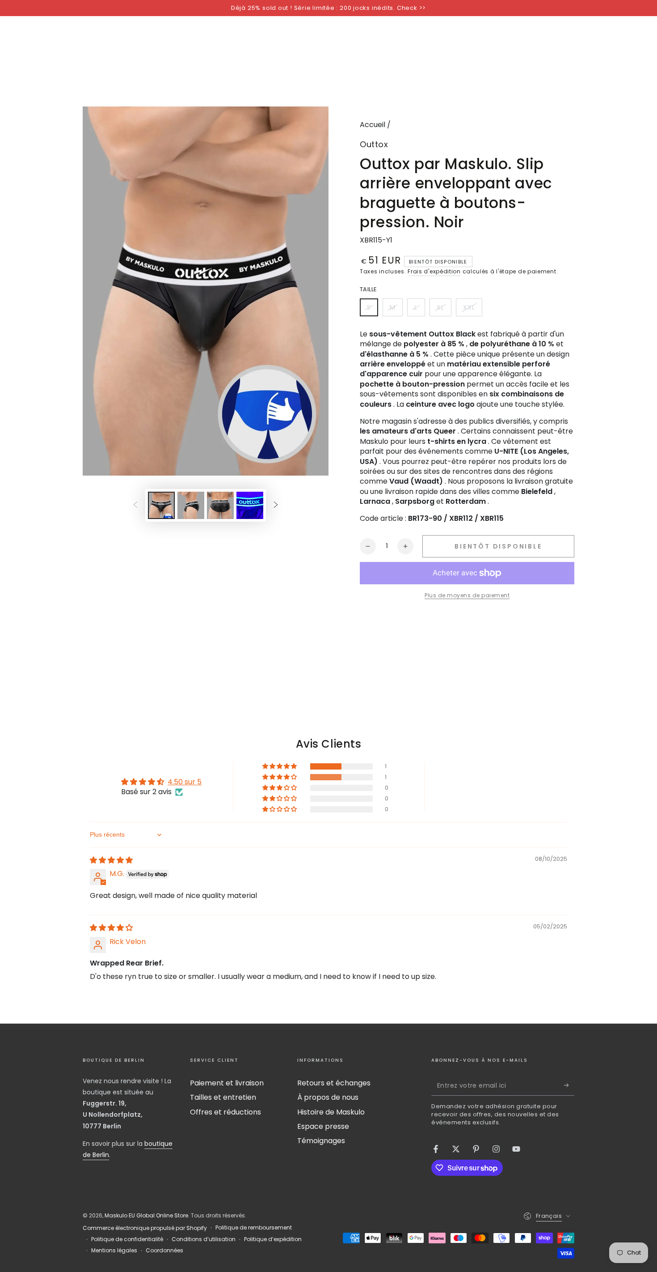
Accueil (372, 124)
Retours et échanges (334, 1083)
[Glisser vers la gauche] (135, 505)
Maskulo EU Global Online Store (146, 1215)
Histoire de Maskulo (331, 1112)
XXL (472, 309)
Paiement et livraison (227, 1083)
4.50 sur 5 (185, 782)
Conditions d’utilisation (204, 1239)
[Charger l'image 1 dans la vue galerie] (161, 505)
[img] (111, 860)
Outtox (374, 144)
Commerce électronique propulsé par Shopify (145, 1228)
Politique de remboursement (253, 1227)
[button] (280, 766)
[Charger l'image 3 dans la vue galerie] (220, 505)
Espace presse (323, 1126)
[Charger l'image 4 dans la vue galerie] (249, 505)
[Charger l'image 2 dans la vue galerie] (190, 505)
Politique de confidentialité (127, 1239)
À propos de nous (327, 1097)
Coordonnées (164, 1250)
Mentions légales (114, 1250)
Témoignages (321, 1141)
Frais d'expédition (434, 271)
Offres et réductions (225, 1112)
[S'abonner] (569, 1085)
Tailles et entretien (223, 1097)
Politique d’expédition (273, 1239)
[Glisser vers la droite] (276, 505)
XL (443, 309)
